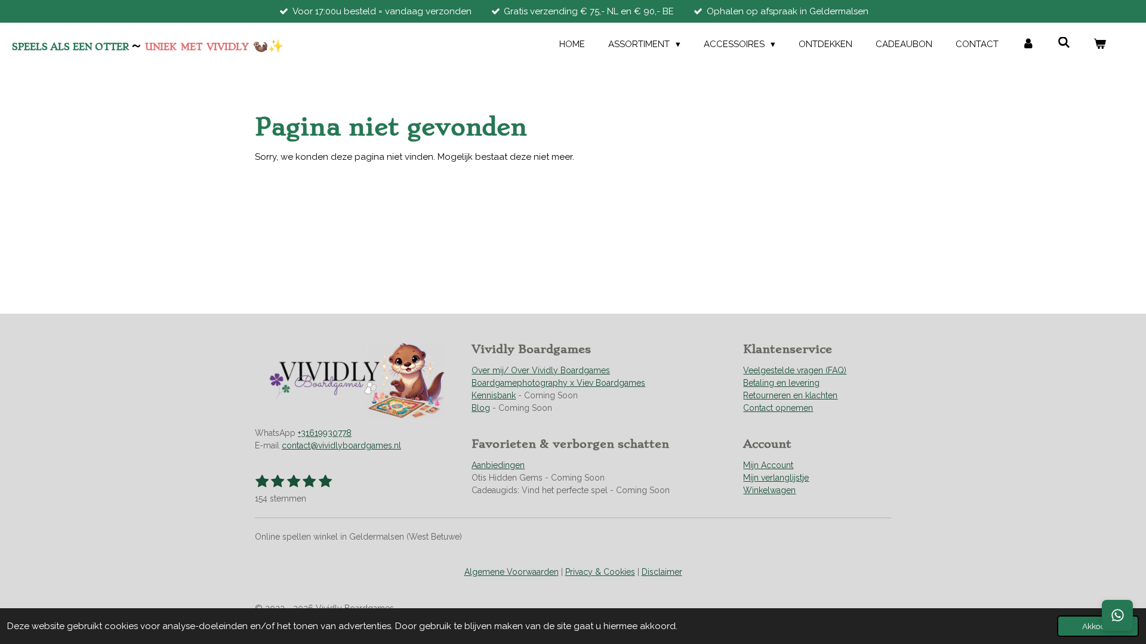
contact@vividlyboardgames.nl (341, 445)
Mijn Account (768, 465)
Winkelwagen (769, 490)
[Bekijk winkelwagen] (1099, 44)
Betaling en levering (781, 383)
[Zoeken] (1063, 43)
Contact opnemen (778, 408)
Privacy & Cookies (600, 572)
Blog (481, 408)
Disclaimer (662, 572)
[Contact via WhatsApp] (1117, 615)
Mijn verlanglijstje (776, 477)
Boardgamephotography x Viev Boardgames (558, 383)
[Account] (1028, 44)
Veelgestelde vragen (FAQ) (794, 370)
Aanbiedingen (498, 465)
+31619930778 (325, 433)
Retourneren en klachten (790, 395)
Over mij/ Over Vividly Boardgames (541, 370)
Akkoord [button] (1098, 626)
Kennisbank (494, 395)
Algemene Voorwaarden (511, 572)
